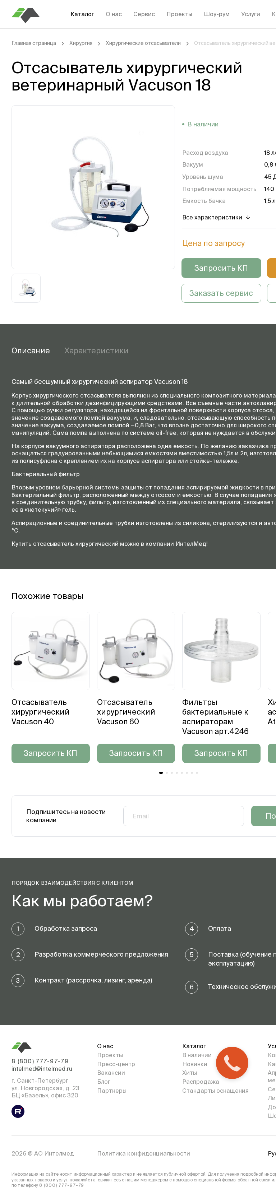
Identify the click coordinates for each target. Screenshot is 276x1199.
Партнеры (111, 1090)
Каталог (82, 14)
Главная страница (34, 43)
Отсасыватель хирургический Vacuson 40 (41, 711)
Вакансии (111, 1072)
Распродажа (200, 1081)
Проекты (179, 14)
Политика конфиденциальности (143, 1153)
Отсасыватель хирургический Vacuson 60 (126, 711)
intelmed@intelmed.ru (42, 1068)
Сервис (144, 14)
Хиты (189, 1072)
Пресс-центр (116, 1064)
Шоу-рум (217, 14)
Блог (103, 1081)
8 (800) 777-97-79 (40, 1061)
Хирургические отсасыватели (143, 43)
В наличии (197, 1055)
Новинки (194, 1064)
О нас (114, 14)
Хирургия (80, 43)
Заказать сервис (221, 293)
